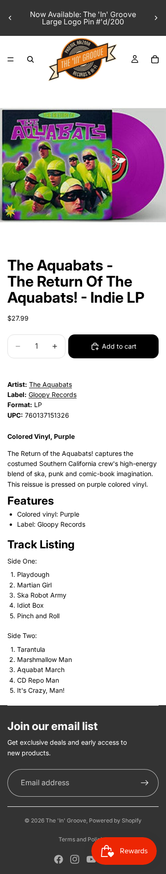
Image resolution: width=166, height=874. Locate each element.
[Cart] (155, 59)
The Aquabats (50, 384)
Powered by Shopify (115, 820)
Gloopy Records (53, 394)
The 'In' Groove (66, 820)
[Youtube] (91, 859)
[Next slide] (156, 18)
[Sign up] (144, 783)
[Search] (30, 59)
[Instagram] (74, 859)
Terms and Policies (83, 839)
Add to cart (119, 346)
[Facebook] (58, 859)
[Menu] (10, 59)
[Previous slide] (10, 18)
